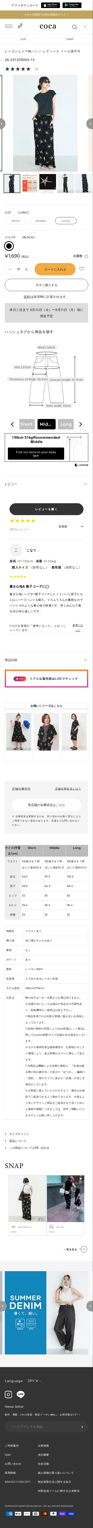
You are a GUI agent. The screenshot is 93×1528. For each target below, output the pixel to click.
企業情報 (43, 1445)
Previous (3, 1306)
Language (14, 1381)
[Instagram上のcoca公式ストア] (8, 1397)
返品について (17, 1141)
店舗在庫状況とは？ (68, 788)
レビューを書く (46, 509)
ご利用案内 (12, 1445)
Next (89, 1306)
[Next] (89, 123)
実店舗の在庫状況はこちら (46, 805)
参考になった (77, 627)
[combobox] (46, 424)
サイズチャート (19, 1134)
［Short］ (15, 220)
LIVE (23, 39)
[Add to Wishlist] (82, 269)
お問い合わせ (13, 1463)
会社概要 (43, 1454)
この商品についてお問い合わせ (29, 1148)
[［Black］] (9, 246)
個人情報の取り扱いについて (56, 1472)
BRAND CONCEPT (18, 1481)
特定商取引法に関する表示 (54, 1481)
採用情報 (10, 1472)
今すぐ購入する (46, 285)
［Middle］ (40, 220)
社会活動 (43, 1463)
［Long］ (65, 220)
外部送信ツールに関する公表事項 (59, 1491)
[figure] (13, 424)
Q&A (8, 1454)
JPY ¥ (33, 1381)
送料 (27, 297)
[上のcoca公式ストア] (21, 1397)
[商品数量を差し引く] (26, 269)
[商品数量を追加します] (10, 269)
